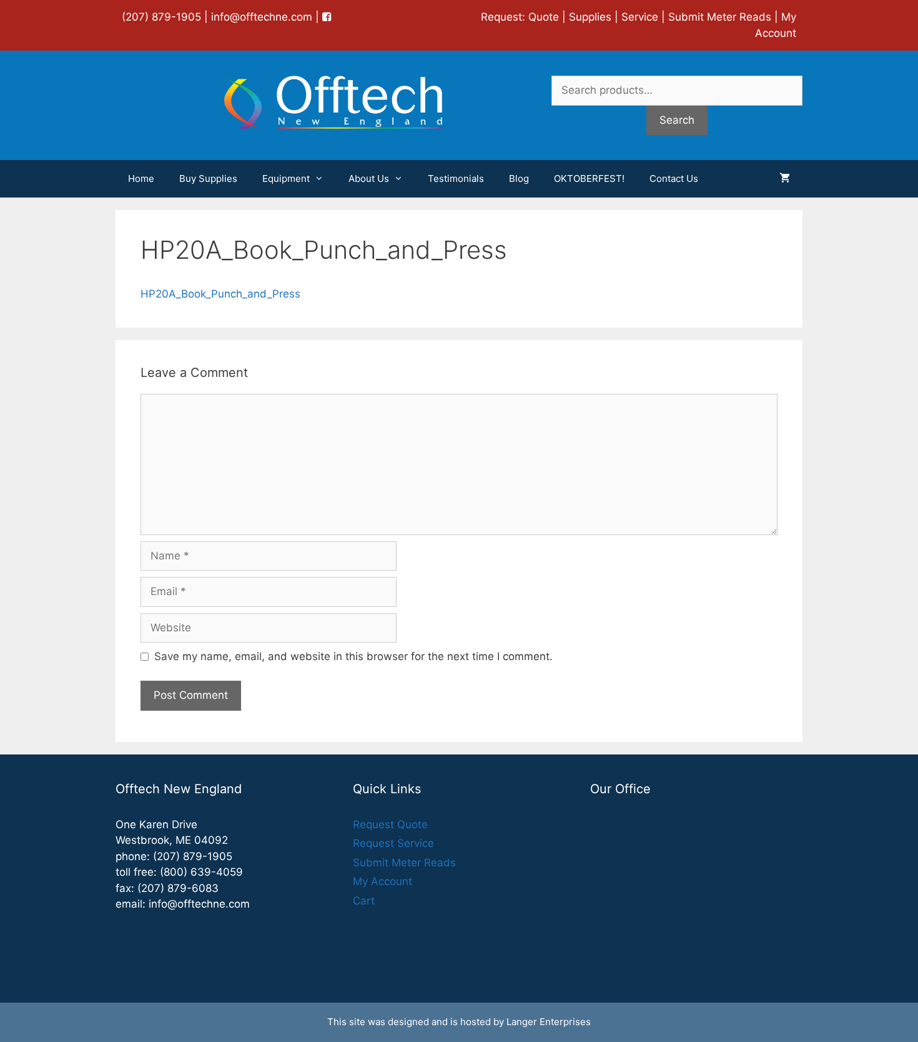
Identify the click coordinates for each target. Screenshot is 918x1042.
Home (141, 178)
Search (676, 120)
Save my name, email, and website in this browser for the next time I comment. (353, 656)
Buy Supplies (208, 178)
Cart (364, 900)
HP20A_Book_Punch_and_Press (220, 294)
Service (639, 17)
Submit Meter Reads (719, 17)
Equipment (286, 178)
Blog (519, 178)
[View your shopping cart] (784, 179)
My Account (382, 881)
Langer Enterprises (548, 1022)
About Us (368, 178)
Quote (543, 17)
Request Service (393, 843)
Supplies (590, 17)
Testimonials (456, 178)
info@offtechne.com (261, 17)
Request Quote (390, 824)
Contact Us (673, 178)
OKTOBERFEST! (589, 178)
